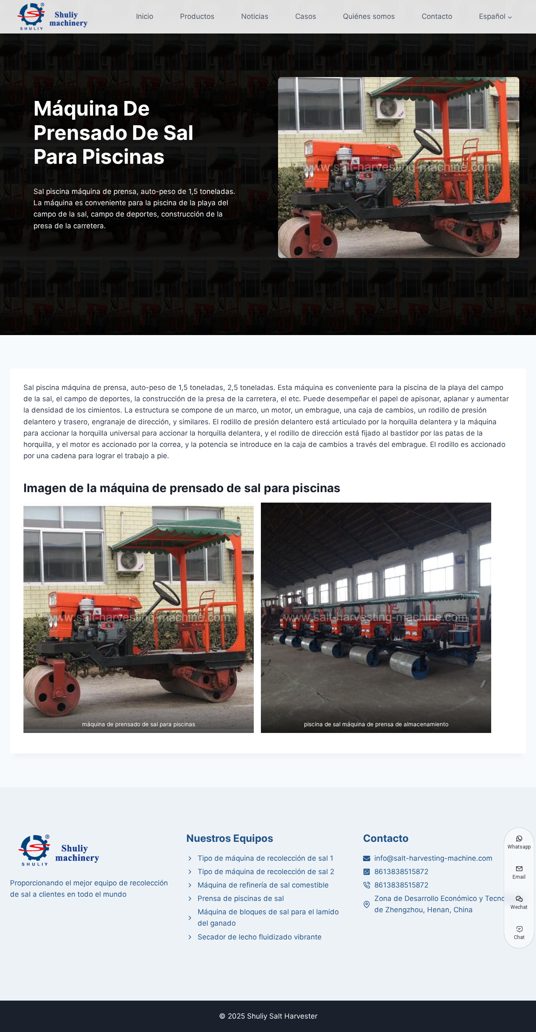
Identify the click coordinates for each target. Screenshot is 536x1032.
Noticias (254, 16)
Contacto (437, 16)
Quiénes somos (369, 16)
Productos (197, 16)
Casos (305, 16)
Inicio (144, 16)
